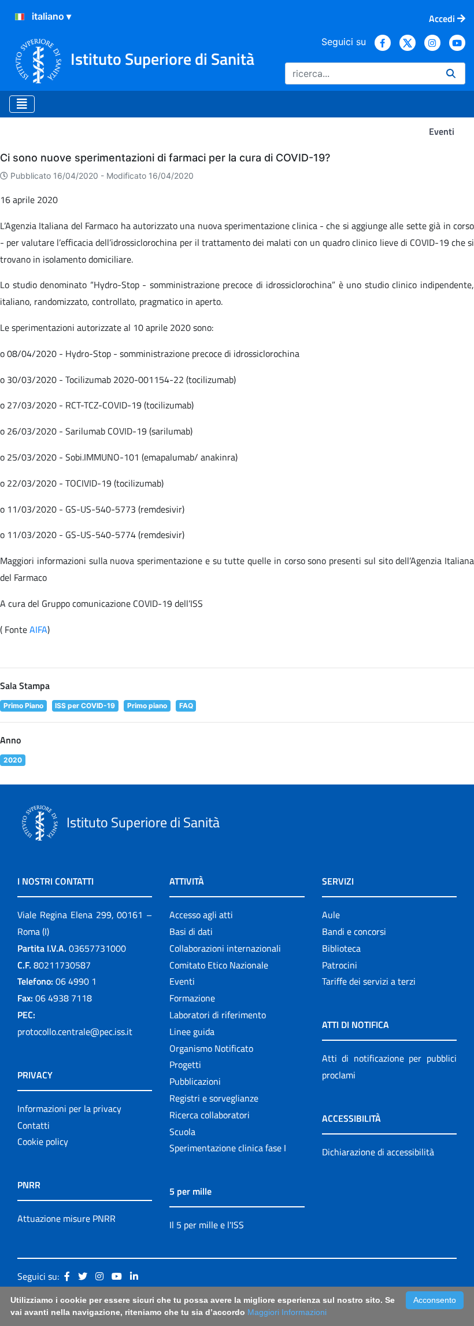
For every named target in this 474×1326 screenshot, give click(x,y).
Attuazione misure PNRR (66, 1218)
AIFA (38, 629)
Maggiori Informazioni (287, 1312)
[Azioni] (20, 17)
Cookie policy (42, 1141)
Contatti (33, 1125)
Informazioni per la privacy (69, 1108)
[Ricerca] (451, 73)
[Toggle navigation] (22, 104)
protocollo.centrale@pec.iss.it (74, 1031)
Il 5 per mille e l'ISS (206, 1225)
